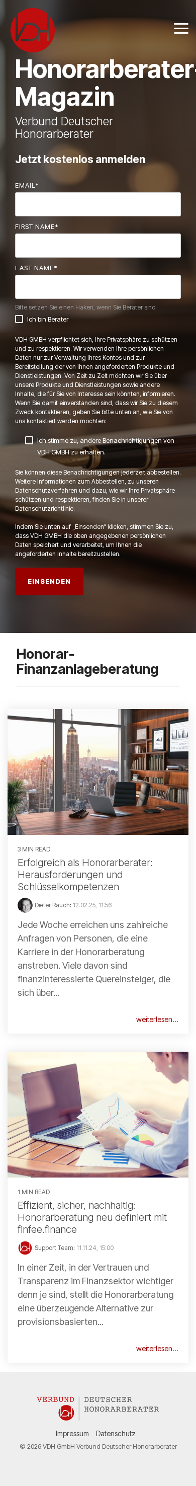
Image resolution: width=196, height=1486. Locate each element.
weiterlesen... (157, 1019)
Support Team (54, 1248)
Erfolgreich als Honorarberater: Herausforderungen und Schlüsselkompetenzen (85, 874)
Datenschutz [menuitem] (116, 1433)
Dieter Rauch (52, 905)
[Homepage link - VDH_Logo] (98, 1417)
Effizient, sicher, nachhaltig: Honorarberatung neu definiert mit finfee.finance (92, 1217)
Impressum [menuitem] (72, 1433)
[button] (181, 27)
